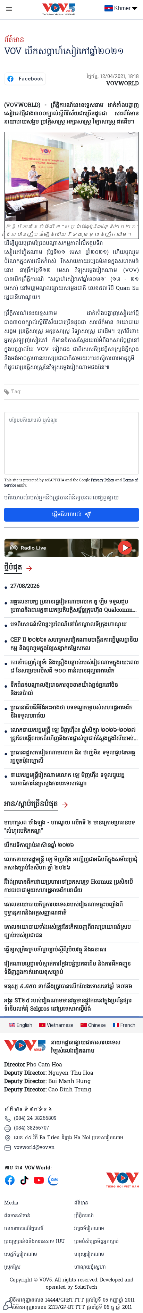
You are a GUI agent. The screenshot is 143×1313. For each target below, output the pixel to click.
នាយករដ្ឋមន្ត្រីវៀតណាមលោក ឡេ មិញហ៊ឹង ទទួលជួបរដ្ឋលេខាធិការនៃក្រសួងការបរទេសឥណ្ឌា (67, 779)
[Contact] (7, 1305)
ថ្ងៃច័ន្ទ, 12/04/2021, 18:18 (113, 76)
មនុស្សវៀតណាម (89, 1254)
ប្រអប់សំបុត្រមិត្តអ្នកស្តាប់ (96, 1241)
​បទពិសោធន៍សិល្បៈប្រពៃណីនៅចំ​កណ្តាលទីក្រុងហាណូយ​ (68, 624)
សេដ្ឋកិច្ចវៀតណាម (20, 1254)
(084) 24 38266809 (35, 1118)
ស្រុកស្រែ (12, 1267)
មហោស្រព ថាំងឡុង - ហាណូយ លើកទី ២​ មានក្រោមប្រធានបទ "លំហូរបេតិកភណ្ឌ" (69, 827)
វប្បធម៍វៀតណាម (89, 1229)
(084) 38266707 (31, 1128)
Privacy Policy (102, 480)
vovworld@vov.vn (34, 1147)
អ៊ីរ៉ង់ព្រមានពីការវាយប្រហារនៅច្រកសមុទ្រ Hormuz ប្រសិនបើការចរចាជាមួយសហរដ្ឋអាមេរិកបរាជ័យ (68, 886)
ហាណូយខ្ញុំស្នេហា (90, 1267)
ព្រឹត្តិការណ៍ (84, 1216)
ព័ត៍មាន (14, 40)
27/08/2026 (25, 586)
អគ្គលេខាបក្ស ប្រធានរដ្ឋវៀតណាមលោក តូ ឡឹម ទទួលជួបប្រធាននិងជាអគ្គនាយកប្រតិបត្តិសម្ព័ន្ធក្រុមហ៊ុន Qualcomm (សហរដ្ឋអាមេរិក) (71, 606)
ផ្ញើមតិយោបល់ (67, 514)
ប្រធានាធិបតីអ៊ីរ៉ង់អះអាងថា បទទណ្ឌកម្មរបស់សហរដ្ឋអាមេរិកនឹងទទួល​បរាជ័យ (71, 712)
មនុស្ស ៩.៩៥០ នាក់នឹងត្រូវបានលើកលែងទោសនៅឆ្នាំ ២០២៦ (68, 986)
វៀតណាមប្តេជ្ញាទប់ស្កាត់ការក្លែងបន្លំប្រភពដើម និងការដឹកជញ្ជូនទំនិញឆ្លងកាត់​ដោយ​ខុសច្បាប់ (67, 968)
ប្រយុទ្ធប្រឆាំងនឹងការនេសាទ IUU (34, 1241)
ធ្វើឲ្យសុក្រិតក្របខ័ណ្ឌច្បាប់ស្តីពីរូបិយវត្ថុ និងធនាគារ (55, 950)
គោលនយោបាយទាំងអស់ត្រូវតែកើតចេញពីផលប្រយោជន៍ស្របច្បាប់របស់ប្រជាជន (67, 931)
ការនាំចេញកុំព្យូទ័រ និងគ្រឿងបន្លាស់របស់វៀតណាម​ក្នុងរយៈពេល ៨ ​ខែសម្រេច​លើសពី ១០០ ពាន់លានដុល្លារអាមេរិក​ (74, 667)
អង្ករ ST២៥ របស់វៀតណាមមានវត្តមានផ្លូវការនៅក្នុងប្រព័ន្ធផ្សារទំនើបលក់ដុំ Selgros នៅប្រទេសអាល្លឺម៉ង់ (68, 1005)
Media (11, 1203)
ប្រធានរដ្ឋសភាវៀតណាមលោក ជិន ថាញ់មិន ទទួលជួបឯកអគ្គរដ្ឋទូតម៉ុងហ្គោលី (72, 757)
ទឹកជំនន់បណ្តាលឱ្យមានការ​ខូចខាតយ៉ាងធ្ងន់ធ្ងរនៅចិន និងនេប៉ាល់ (64, 689)
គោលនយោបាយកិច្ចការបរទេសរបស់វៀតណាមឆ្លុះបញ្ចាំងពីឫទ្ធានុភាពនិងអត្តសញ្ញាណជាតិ (63, 909)
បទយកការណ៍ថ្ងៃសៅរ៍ (23, 1229)
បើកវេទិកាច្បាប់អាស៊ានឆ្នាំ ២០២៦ (39, 845)
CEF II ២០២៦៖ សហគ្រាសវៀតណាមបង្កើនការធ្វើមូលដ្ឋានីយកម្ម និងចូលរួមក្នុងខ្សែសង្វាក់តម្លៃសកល (74, 644)
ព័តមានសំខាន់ (17, 1216)
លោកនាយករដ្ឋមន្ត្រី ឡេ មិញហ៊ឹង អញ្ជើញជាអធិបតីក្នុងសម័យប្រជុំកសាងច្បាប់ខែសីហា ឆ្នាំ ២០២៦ (70, 864)
